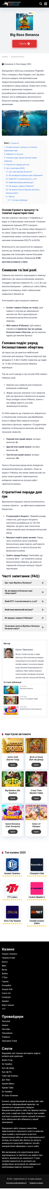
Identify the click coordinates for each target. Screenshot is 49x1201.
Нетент (5, 1025)
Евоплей (6, 1021)
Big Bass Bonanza (26, 688)
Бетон (5, 962)
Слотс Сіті (6, 993)
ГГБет (5, 977)
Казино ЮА (7, 989)
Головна (5, 57)
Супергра (6, 997)
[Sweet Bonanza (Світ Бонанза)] (13, 819)
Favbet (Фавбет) (37, 897)
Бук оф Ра (6, 1072)
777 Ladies (12, 897)
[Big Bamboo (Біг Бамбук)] (13, 786)
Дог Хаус (6, 1080)
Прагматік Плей (9, 1041)
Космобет (6, 985)
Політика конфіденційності (16, 1183)
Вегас (4, 969)
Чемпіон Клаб (8, 958)
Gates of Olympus (36, 825)
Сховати (15, 143)
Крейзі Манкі (8, 1083)
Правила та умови (36, 1183)
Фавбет (5, 1001)
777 (3, 1009)
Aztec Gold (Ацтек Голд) (12, 758)
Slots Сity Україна (12, 921)
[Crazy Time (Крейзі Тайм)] (36, 786)
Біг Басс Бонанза (10, 1095)
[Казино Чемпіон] (12, 870)
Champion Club (37, 873)
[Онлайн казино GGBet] (37, 918)
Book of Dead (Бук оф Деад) (36, 758)
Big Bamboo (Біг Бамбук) (12, 791)
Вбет (4, 966)
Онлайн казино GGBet (37, 922)
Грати (23, 43)
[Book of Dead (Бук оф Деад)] (36, 752)
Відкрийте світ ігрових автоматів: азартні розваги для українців (21, 1054)
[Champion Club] (37, 870)
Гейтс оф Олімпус (10, 1076)
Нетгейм (6, 1029)
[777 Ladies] (12, 894)
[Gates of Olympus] (36, 819)
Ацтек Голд (7, 1060)
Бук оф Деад (8, 1068)
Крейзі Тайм (7, 1087)
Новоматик (7, 1033)
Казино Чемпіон (12, 873)
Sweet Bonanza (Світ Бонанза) (30, 709)
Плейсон (6, 1037)
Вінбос (5, 973)
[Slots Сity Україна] (12, 918)
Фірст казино (8, 1005)
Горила (5, 981)
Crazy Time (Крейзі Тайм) (29, 699)
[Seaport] (11, 3)
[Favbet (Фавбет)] (37, 894)
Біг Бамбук (7, 1064)
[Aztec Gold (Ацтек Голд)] (13, 752)
